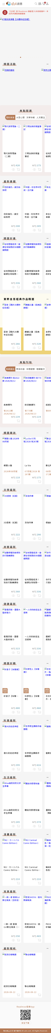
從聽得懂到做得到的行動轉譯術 (32, 272)
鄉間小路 (8, 465)
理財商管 (10, 117)
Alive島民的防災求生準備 (11, 811)
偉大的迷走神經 (11, 752)
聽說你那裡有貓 (32, 809)
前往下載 (25, 1023)
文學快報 (30, 117)
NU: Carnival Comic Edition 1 (32, 870)
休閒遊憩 (30, 368)
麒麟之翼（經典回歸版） (32, 333)
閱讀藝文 (41, 368)
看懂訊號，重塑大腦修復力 (11, 638)
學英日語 (20, 368)
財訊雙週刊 (30, 404)
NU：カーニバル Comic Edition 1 (12, 870)
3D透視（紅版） (11, 522)
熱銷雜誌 (10, 368)
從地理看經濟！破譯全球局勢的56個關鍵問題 (11, 273)
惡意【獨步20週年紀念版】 (11, 333)
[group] (25, 38)
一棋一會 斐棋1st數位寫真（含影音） (12, 927)
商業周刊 (8, 404)
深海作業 (29, 522)
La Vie (28, 465)
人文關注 (41, 117)
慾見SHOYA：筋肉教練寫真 (32, 925)
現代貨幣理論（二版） (10, 155)
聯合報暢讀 (30, 986)
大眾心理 (20, 117)
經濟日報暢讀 (10, 986)
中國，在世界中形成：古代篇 (32, 215)
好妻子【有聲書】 (12, 696)
